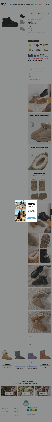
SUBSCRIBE (31, 218)
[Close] (36, 201)
